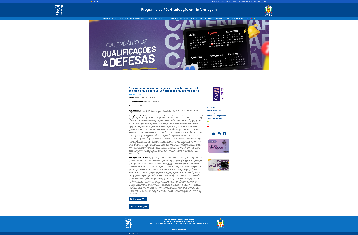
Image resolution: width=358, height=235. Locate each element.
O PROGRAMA (107, 18)
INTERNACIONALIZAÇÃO (155, 18)
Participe (234, 1)
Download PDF (139, 199)
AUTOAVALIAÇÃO (237, 18)
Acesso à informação (245, 1)
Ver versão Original (139, 206)
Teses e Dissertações (214, 118)
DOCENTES (211, 107)
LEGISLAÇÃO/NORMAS (215, 110)
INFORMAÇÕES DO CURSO (216, 113)
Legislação (257, 1)
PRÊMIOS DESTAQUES (137, 18)
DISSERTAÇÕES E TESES (223, 18)
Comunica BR (225, 1)
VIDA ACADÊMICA (120, 18)
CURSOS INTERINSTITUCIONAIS (177, 18)
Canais (265, 1)
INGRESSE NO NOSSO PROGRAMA (201, 18)
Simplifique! (215, 1)
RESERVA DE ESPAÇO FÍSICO (216, 116)
